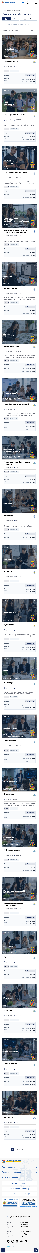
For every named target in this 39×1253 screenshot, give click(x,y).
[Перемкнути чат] (3, 1250)
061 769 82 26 (24, 1225)
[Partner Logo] (9, 1246)
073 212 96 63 (24, 1222)
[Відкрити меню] (36, 2)
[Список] (15, 18)
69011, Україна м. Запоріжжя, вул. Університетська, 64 (20, 1217)
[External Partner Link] (10, 1202)
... (20, 1149)
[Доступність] (28, 2)
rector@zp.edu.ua (26, 1231)
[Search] (32, 2)
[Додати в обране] (34, 37)
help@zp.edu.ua (25, 1236)
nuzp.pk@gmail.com (26, 1234)
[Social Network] (8, 1241)
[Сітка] (6, 18)
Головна (4, 10)
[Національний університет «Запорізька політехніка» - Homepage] (11, 1161)
